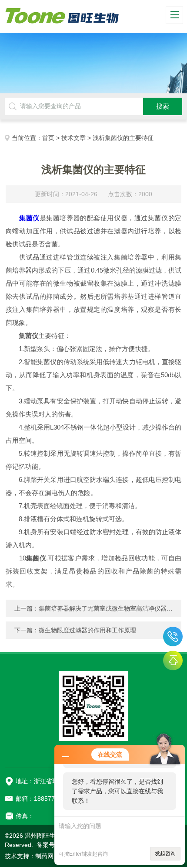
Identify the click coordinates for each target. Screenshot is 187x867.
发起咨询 (165, 853)
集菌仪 (29, 218)
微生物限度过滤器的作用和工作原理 (87, 630)
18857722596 (173, 636)
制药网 (44, 856)
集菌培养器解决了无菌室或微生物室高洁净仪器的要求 (112, 608)
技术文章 (73, 137)
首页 (48, 137)
